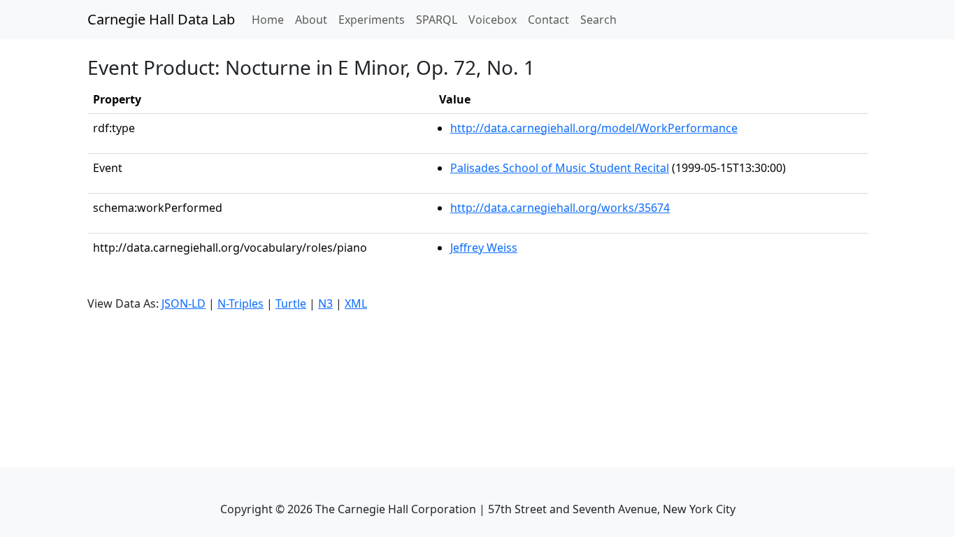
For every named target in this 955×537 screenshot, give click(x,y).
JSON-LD (183, 303)
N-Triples (240, 303)
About (311, 19)
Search (598, 19)
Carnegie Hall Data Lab (161, 19)
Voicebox (492, 19)
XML (356, 303)
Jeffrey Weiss (483, 247)
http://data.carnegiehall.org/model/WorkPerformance (594, 128)
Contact (548, 19)
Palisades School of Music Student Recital (559, 168)
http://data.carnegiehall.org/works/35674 (560, 207)
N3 (325, 303)
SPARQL (436, 19)
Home (270, 19)
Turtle (290, 303)
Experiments (371, 19)
